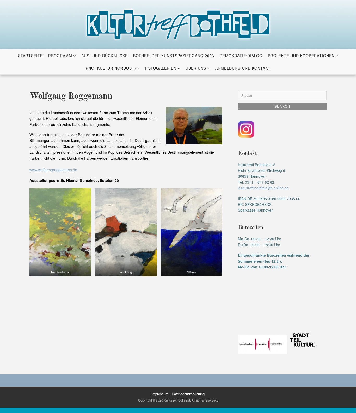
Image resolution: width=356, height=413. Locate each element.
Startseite (30, 55)
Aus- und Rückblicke (104, 55)
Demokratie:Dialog (241, 55)
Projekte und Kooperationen (301, 55)
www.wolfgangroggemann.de (53, 169)
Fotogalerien (160, 68)
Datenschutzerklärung (188, 393)
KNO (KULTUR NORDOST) (111, 68)
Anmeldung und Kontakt (243, 68)
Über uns (196, 68)
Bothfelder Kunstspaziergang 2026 (173, 55)
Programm (60, 55)
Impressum (159, 393)
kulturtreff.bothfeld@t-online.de (263, 187)
